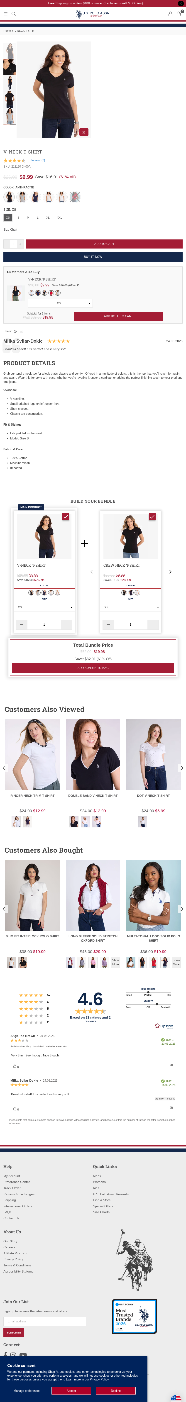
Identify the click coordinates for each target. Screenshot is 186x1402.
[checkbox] (65, 516)
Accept (71, 1390)
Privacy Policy (99, 1379)
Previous (20, 90)
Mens (97, 1176)
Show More (115, 962)
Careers (9, 1247)
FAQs (7, 1212)
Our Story (10, 1241)
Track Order (12, 1188)
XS (8, 217)
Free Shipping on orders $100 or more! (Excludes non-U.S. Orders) (90, 3)
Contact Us (11, 1218)
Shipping (9, 1200)
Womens (99, 1182)
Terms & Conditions (17, 1265)
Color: (18, 187)
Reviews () (37, 160)
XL (48, 217)
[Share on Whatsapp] (15, 331)
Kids (96, 1188)
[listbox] (60, 303)
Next (87, 90)
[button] (91, 572)
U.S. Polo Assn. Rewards (111, 1194)
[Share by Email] (21, 331)
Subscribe (14, 1332)
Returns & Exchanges (18, 1194)
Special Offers (103, 1206)
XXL (59, 217)
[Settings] (170, 13)
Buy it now (93, 256)
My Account (11, 1176)
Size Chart (10, 229)
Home (7, 30)
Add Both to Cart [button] (118, 316)
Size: (9, 209)
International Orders (17, 1206)
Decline (116, 1390)
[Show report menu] (171, 1065)
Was (32, 317)
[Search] (14, 13)
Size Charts (101, 1212)
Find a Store (102, 1200)
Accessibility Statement (19, 1271)
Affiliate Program (15, 1253)
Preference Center (16, 1182)
